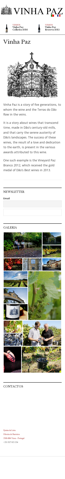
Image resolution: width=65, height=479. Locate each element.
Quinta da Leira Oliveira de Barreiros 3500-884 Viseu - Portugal (13, 434)
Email (6, 198)
